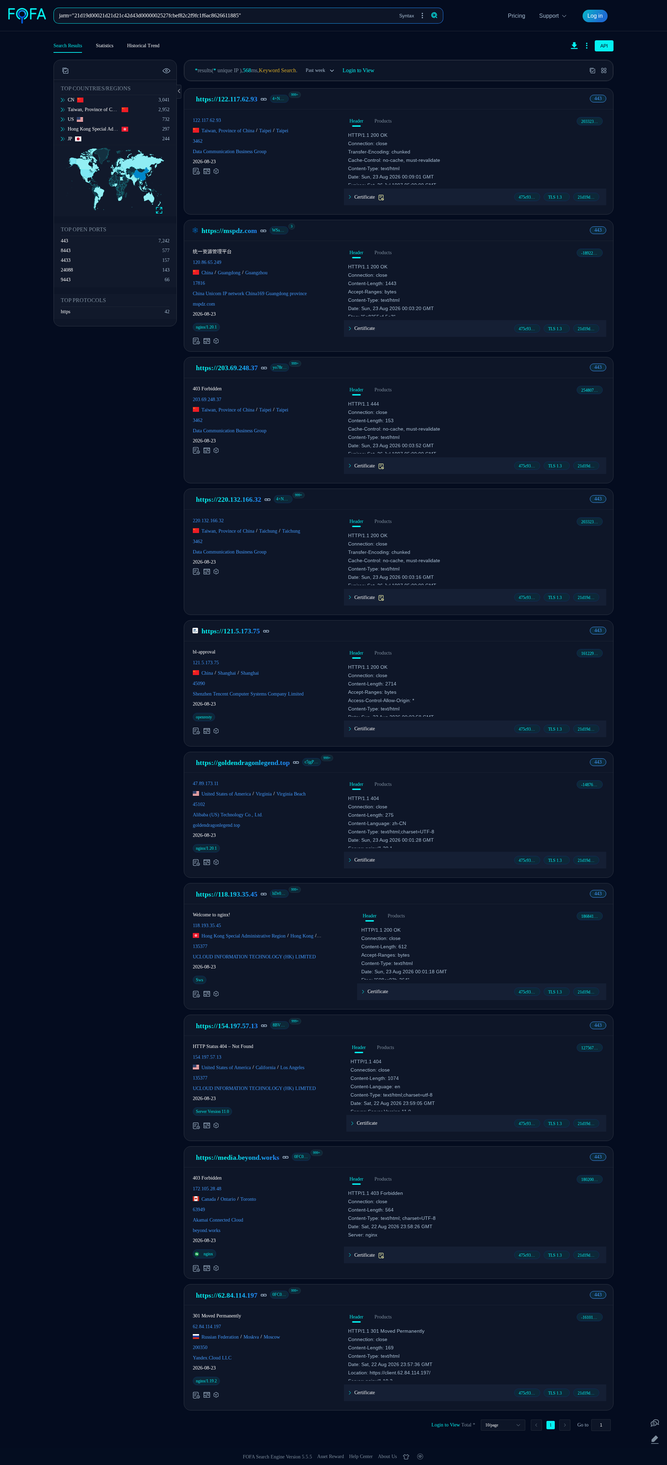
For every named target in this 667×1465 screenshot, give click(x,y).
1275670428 (591, 1048)
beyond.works (206, 1230)
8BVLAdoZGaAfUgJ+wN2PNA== (281, 1025)
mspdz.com (204, 304)
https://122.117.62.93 (226, 99)
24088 (67, 270)
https (65, 311)
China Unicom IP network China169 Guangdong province (250, 293)
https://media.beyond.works (237, 1157)
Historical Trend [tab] (143, 45)
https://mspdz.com (229, 230)
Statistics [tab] (104, 45)
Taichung (268, 530)
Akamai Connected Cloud (218, 1220)
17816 (199, 283)
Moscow (272, 1337)
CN (71, 99)
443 (64, 240)
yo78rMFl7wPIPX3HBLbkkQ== (281, 367)
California (265, 1067)
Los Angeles (292, 1067)
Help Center (361, 1456)
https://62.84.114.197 (226, 1295)
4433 (66, 260)
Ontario (228, 1199)
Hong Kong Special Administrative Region (93, 129)
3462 (198, 141)
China (207, 272)
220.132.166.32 (208, 520)
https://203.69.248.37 (227, 368)
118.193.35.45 (207, 925)
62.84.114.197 (207, 1326)
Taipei (265, 130)
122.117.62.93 (207, 120)
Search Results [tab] (67, 45)
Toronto (248, 1199)
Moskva (251, 1337)
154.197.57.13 (207, 1057)
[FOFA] (29, 15)
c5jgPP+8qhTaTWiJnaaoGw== (313, 761)
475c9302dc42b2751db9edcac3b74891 (529, 197)
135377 (200, 946)
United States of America (226, 794)
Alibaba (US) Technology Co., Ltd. (228, 814)
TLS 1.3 (555, 197)
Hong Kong (301, 936)
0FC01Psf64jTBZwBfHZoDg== (302, 1156)
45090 (199, 683)
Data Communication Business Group (229, 151)
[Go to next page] (564, 1425)
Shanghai (227, 672)
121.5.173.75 (206, 662)
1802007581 (591, 1179)
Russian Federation (220, 1337)
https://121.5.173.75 (230, 631)
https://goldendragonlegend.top (243, 762)
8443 (66, 250)
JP (70, 138)
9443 (66, 279)
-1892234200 (592, 253)
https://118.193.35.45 (226, 894)
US (71, 119)
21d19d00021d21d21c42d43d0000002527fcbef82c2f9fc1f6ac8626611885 (588, 197)
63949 (199, 1209)
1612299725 (591, 653)
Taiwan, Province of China (93, 109)
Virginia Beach (291, 794)
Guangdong (229, 272)
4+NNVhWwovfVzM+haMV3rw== (280, 98)
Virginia (264, 794)
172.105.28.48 (207, 1188)
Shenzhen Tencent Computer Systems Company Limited (248, 693)
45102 (199, 804)
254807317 (590, 390)
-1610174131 (592, 1317)
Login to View (358, 70)
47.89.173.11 (206, 783)
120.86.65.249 (207, 262)
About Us (387, 1456)
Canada (208, 1199)
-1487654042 (592, 784)
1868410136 (591, 916)
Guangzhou (256, 272)
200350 (200, 1347)
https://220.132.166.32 (228, 499)
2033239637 (591, 121)
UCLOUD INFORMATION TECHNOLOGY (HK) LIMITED (254, 956)
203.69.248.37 (207, 399)
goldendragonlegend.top (216, 825)
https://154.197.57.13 (227, 1026)
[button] (422, 15)
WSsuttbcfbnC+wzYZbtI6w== (280, 230)
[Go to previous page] (536, 1425)
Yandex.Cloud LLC (212, 1357)
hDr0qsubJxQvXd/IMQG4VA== (280, 893)
